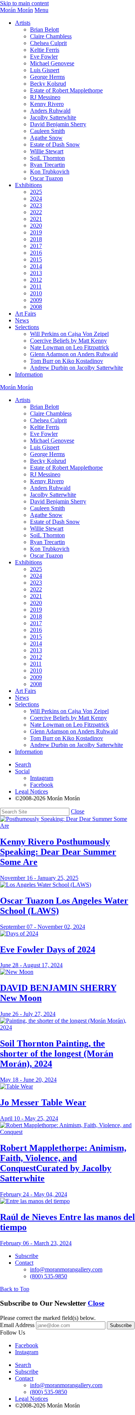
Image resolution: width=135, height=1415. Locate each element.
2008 (36, 307)
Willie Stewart (46, 151)
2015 (36, 259)
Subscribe (26, 1256)
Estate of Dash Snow (55, 144)
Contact (24, 1262)
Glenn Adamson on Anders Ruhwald (74, 354)
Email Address (17, 1325)
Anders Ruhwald (50, 110)
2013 (36, 273)
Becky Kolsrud (48, 83)
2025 (36, 192)
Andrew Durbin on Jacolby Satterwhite (76, 367)
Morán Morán (16, 10)
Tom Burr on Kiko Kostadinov (66, 361)
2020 (36, 225)
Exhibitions (28, 185)
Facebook (41, 785)
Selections (27, 327)
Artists (22, 23)
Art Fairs (25, 313)
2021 (36, 219)
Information (29, 374)
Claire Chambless (51, 36)
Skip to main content (24, 3)
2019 (36, 232)
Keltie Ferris (44, 50)
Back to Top (14, 1289)
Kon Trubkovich (49, 171)
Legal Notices (31, 791)
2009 (36, 300)
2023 (36, 205)
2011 (36, 286)
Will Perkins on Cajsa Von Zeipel (69, 334)
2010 (36, 293)
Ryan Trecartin (47, 165)
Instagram (41, 778)
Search (23, 764)
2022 (36, 212)
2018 (36, 239)
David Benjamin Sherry (58, 124)
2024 (36, 198)
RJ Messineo (45, 97)
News (22, 320)
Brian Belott (44, 29)
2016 (36, 252)
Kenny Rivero (47, 104)
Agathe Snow (46, 138)
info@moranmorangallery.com (66, 1269)
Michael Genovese (52, 63)
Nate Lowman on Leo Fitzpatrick (69, 347)
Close (77, 811)
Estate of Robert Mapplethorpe (66, 90)
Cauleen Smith (47, 131)
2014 (36, 266)
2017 (36, 246)
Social (22, 771)
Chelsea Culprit (48, 43)
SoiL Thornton (47, 158)
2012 (36, 280)
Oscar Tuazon (46, 178)
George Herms (47, 77)
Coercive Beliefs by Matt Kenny (68, 340)
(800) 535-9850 (48, 1276)
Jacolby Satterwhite (53, 117)
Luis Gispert (44, 70)
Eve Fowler (44, 56)
